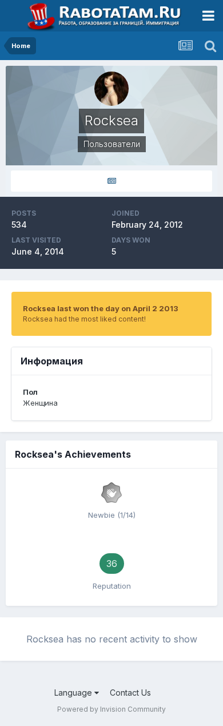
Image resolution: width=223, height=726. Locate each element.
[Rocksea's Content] (111, 181)
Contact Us (130, 692)
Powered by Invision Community (111, 709)
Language (74, 692)
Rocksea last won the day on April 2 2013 (100, 308)
